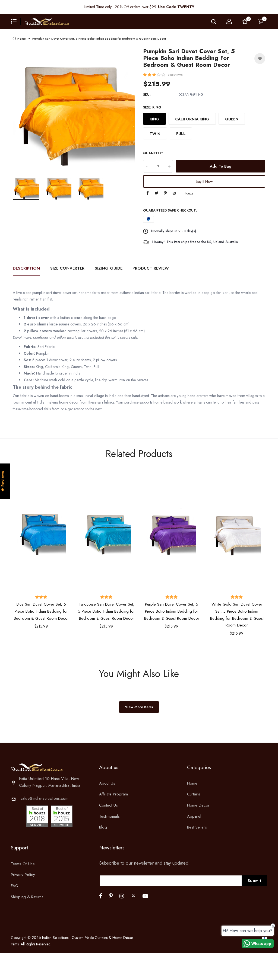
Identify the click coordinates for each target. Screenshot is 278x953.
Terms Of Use (23, 864)
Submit (254, 881)
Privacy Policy (23, 875)
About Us (107, 783)
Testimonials (109, 816)
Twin (155, 133)
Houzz (188, 193)
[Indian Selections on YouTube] (145, 896)
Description (26, 268)
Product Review (150, 268)
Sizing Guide (108, 268)
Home (21, 38)
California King (192, 119)
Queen (231, 119)
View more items (139, 706)
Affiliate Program (113, 794)
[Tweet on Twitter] (156, 193)
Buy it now (204, 181)
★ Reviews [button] (3, 481)
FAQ (14, 886)
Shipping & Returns (27, 897)
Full (180, 133)
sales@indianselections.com (44, 798)
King (154, 119)
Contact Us (108, 805)
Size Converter (67, 268)
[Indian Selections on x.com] (133, 895)
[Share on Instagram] (174, 193)
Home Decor (198, 805)
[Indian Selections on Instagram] (121, 896)
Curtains (194, 794)
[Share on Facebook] (147, 193)
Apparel (194, 816)
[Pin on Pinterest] (165, 193)
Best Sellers (197, 827)
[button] (154, 74)
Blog (103, 827)
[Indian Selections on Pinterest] (111, 896)
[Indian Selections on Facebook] (100, 896)
